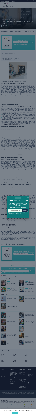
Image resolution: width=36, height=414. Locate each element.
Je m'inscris (25, 210)
